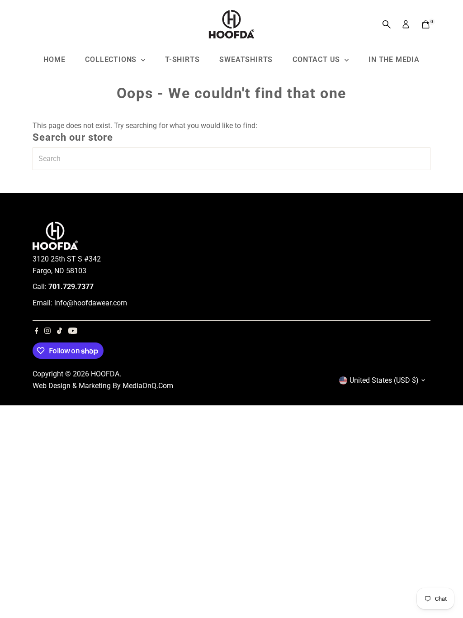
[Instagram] (47, 331)
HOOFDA (105, 374)
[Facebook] (37, 331)
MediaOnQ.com (148, 385)
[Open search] (387, 24)
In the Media (394, 59)
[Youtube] (73, 331)
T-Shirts (182, 59)
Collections (112, 59)
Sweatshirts (246, 59)
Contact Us (317, 59)
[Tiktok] (59, 331)
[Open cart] (425, 24)
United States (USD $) (384, 380)
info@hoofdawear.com (90, 303)
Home (54, 59)
